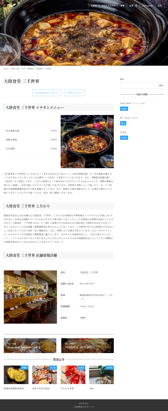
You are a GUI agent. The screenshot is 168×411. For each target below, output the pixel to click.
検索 (122, 79)
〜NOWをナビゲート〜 (84, 406)
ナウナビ (85, 403)
